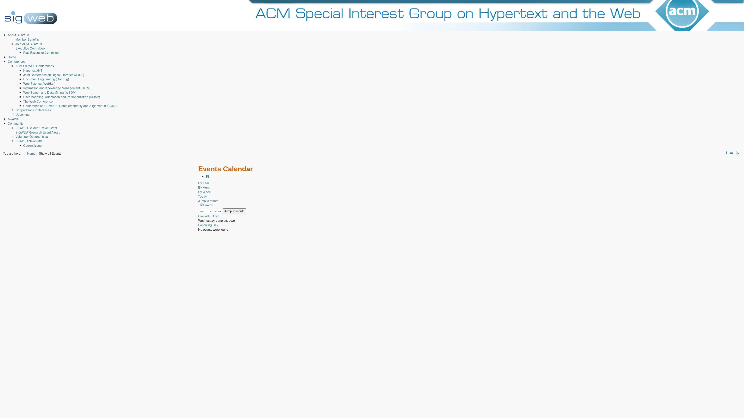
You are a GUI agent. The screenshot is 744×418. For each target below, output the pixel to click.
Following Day (208, 225)
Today (202, 196)
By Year (203, 183)
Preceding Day (208, 216)
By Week (204, 192)
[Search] (206, 205)
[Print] (207, 176)
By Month (204, 187)
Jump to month (208, 201)
